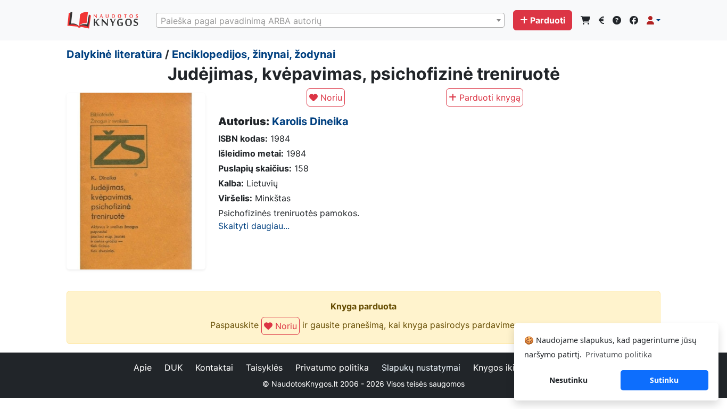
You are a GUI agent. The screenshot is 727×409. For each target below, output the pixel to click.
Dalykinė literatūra (114, 54)
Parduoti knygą (489, 97)
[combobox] (330, 20)
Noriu (330, 97)
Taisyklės (264, 367)
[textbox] (330, 20)
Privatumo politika (332, 367)
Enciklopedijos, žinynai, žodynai (253, 54)
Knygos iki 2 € (502, 367)
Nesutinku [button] (568, 380)
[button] (653, 20)
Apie (143, 367)
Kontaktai (214, 367)
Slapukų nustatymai (421, 367)
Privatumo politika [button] (618, 354)
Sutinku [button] (664, 380)
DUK (173, 367)
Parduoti (547, 20)
